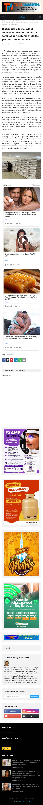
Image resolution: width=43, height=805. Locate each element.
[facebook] (12, 711)
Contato (31, 798)
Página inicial (6, 21)
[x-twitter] (30, 716)
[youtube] (12, 716)
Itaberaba (15, 21)
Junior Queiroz (8, 44)
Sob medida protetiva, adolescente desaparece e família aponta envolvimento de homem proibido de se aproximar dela (26, 774)
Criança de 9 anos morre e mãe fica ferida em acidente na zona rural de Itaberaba (25, 786)
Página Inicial (13, 798)
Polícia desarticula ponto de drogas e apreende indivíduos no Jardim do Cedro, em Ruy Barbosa (26, 762)
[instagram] (30, 711)
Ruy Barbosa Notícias (27, 802)
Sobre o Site (23, 798)
